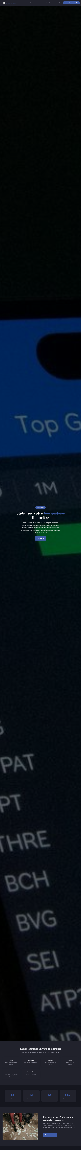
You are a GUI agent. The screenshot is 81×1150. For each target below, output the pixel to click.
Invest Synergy (10, 3)
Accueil (22, 3)
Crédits (45, 3)
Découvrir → (40, 538)
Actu (27, 3)
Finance (51, 3)
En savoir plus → (50, 1135)
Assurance (33, 3)
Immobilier (58, 3)
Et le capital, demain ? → (71, 2)
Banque (40, 3)
